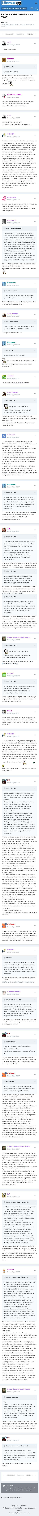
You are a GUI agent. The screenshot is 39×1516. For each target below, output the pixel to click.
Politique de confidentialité (12, 1508)
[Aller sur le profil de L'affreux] (4, 926)
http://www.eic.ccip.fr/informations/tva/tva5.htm (18, 982)
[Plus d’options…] (35, 43)
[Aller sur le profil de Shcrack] (4, 436)
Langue (14, 1506)
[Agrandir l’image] (10, 83)
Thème (22, 1506)
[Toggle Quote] (5, 67)
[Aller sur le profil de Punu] (4, 712)
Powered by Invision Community (19, 1513)
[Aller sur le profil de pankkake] (4, 198)
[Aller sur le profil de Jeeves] (4, 1271)
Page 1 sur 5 (20, 34)
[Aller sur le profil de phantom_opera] (4, 96)
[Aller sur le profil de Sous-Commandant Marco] (4, 639)
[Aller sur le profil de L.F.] (4, 1195)
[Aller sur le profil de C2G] (4, 43)
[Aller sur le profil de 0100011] (4, 135)
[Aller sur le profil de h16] (4, 781)
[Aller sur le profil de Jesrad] (4, 377)
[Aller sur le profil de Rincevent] (4, 284)
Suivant (30, 34)
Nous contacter (29, 1508)
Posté (13, 45)
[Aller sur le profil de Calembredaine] (4, 993)
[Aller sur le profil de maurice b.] (4, 221)
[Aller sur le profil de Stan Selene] (4, 315)
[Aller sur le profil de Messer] (4, 60)
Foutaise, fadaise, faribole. (20, 382)
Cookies (20, 1510)
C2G (5, 22)
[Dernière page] (36, 34)
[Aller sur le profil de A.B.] (4, 530)
